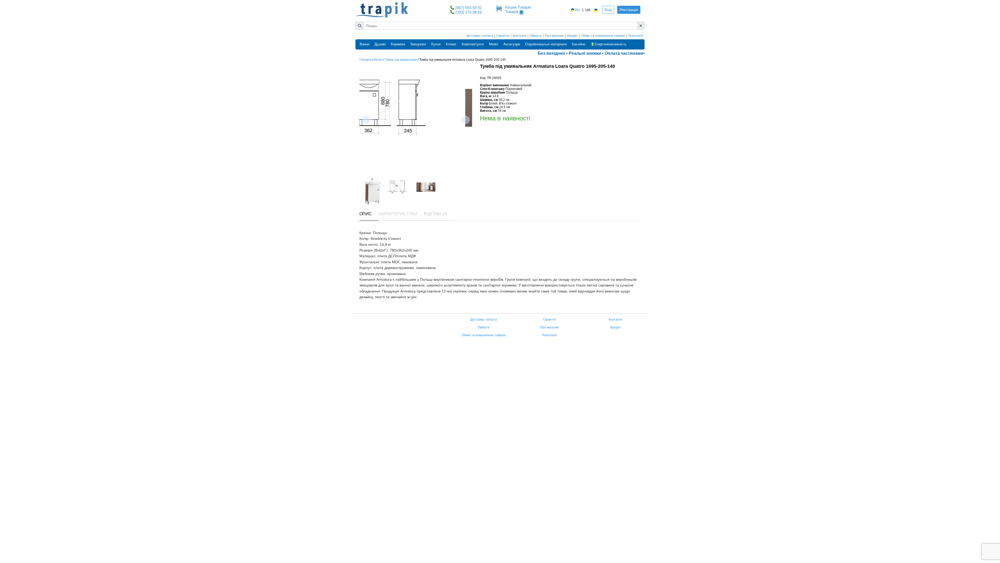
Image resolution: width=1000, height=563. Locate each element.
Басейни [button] (578, 44)
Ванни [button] (364, 44)
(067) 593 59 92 (468, 7)
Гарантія (502, 36)
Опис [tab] (365, 214)
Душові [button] (380, 44)
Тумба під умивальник (401, 60)
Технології (635, 36)
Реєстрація (629, 10)
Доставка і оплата (479, 36)
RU (577, 10)
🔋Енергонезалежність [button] (608, 44)
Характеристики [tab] (397, 214)
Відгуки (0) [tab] (435, 214)
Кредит (572, 36)
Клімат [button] (451, 44)
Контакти (519, 36)
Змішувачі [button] (418, 44)
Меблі (378, 60)
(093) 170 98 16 (468, 12)
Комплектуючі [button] (473, 44)
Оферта (536, 36)
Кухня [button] (436, 44)
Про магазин (554, 36)
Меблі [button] (493, 44)
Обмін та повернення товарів (603, 36)
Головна (365, 60)
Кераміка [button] (398, 44)
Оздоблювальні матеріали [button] (546, 44)
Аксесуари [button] (511, 44)
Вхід (608, 10)
